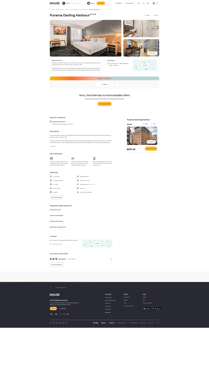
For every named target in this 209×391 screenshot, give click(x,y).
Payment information (56, 221)
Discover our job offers (129, 306)
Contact (144, 297)
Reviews (126, 300)
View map (145, 65)
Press (125, 303)
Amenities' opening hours (58, 227)
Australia (52, 9)
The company (127, 297)
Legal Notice (143, 323)
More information (57, 197)
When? (106, 84)
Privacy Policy (151, 323)
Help (138, 3)
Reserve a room (151, 149)
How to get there (57, 244)
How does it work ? (129, 3)
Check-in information (56, 215)
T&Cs (158, 323)
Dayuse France (108, 297)
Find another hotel (104, 104)
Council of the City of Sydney (71, 9)
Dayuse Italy (107, 306)
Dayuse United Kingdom (110, 300)
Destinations (119, 3)
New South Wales (60, 9)
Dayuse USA (108, 303)
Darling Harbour (84, 9)
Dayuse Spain (108, 309)
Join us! (53, 308)
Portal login (62, 308)
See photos (153, 53)
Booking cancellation (147, 303)
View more (53, 146)
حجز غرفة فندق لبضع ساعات (61, 287)
